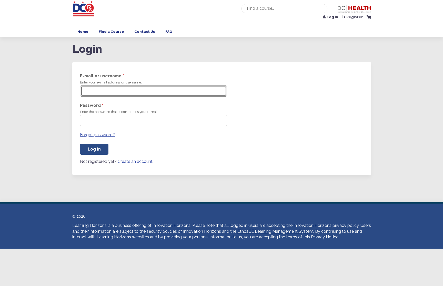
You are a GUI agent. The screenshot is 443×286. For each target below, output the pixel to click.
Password (90, 105)
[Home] (83, 13)
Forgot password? (97, 134)
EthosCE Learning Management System (275, 231)
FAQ (168, 31)
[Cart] (369, 19)
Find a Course (111, 31)
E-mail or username (101, 75)
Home (82, 31)
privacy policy (346, 225)
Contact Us (144, 31)
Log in (332, 17)
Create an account (135, 161)
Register (354, 17)
